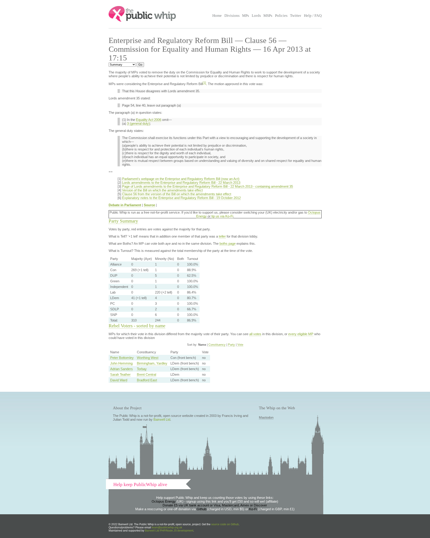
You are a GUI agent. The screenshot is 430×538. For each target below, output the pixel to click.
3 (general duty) (138, 123)
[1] (204, 82)
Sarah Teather (120, 374)
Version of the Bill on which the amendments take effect (162, 190)
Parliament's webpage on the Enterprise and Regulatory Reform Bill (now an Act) (180, 179)
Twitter (295, 15)
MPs (245, 15)
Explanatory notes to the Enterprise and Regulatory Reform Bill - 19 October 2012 (181, 198)
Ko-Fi (253, 509)
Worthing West (147, 358)
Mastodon (266, 417)
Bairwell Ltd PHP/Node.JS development (169, 530)
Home (217, 15)
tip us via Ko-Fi (222, 216)
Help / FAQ (313, 15)
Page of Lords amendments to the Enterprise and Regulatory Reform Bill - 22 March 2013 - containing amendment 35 (207, 186)
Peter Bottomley (122, 358)
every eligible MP (300, 334)
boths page (227, 243)
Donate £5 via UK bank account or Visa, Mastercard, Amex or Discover (215, 505)
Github (201, 509)
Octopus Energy (164, 501)
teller (222, 236)
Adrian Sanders (121, 369)
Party (231, 344)
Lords (256, 15)
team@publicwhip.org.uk (167, 527)
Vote (240, 344)
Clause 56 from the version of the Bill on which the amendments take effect (176, 194)
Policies (281, 15)
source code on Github (225, 524)
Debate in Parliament (125, 205)
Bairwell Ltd (161, 419)
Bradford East (147, 380)
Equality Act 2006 (148, 120)
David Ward (118, 380)
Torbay (142, 369)
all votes (255, 334)
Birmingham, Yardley (152, 363)
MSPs (267, 15)
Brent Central (146, 374)
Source (149, 205)
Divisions (232, 15)
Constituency (217, 344)
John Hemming (121, 363)
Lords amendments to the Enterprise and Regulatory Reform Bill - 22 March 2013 (181, 182)
